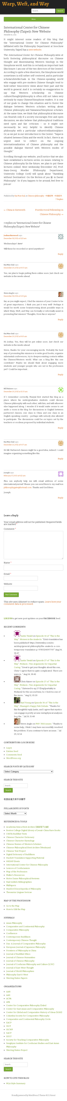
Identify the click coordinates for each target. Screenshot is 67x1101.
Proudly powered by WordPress (25, 1095)
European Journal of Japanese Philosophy (25, 947)
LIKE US (8, 618)
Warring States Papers (16, 978)
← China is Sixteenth (14, 210)
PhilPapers (11, 885)
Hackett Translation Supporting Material (25, 858)
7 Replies (59, 199)
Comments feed (14, 755)
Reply (60, 254)
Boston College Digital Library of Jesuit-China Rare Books (33, 830)
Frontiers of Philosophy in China (21, 950)
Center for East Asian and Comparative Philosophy (30, 1009)
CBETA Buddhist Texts (16, 834)
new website (35, 49)
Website (8, 584)
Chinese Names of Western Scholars (23, 844)
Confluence (11, 933)
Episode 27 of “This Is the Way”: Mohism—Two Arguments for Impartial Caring (37, 664)
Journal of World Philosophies (20, 971)
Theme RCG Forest (47, 1095)
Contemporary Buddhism (18, 937)
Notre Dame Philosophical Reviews (22, 878)
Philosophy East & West (17, 974)
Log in (9, 748)
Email (7, 574)
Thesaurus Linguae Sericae (19, 892)
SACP (8, 1033)
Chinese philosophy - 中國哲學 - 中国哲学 (45, 196)
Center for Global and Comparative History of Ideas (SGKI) (34, 1012)
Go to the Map (12, 906)
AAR (8, 991)
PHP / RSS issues (43, 724)
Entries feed (12, 751)
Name (8, 562)
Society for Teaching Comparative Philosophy (27, 1040)
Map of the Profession (16, 871)
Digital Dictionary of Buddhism (20, 854)
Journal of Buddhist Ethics (18, 954)
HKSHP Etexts (13, 861)
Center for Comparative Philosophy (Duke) (26, 1005)
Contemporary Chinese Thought (21, 940)
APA (8, 1002)
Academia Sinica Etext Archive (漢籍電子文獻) (27, 827)
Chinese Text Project (16, 851)
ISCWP (9, 1029)
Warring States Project (16, 1050)
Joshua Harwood (11, 235)
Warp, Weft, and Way (25, 3)
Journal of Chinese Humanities (20, 957)
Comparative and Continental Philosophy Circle (28, 1019)
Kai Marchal (19, 196)
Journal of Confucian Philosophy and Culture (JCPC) (30, 964)
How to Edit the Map (15, 909)
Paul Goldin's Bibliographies (19, 882)
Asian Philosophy (14, 923)
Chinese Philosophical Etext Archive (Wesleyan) (28, 847)
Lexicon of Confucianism (18, 868)
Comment (10, 529)
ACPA (8, 998)
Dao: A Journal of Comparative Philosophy (26, 944)
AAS (8, 995)
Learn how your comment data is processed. (32, 603)
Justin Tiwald (27, 636)
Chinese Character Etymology (20, 841)
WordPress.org (13, 758)
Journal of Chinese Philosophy (20, 961)
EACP (8, 1022)
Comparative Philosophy (17, 930)
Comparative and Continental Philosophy (25, 926)
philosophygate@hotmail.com (17, 487)
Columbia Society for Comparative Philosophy (27, 1016)
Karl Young (26, 702)
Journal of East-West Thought (20, 968)
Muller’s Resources (15, 875)
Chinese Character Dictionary (20, 837)
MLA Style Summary (15, 1083)
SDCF (9, 1036)
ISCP (8, 1026)
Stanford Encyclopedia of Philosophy (23, 889)
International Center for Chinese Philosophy (27, 865)
